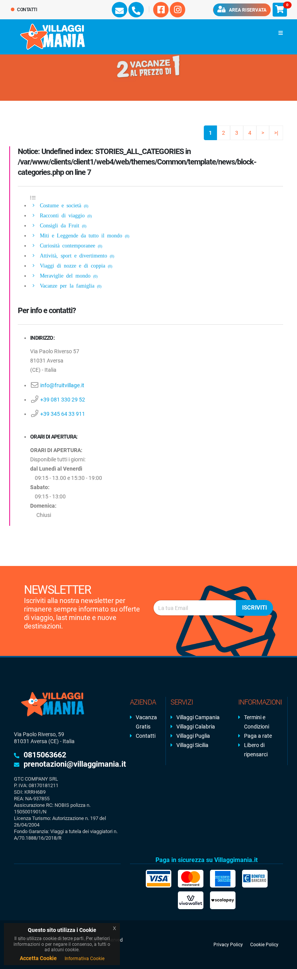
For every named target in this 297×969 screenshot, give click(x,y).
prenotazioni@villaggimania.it (75, 764)
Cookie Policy (264, 944)
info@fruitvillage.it (62, 385)
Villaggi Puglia (193, 736)
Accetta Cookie (38, 958)
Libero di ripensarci (256, 749)
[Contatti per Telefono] (136, 9)
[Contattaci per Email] (119, 9)
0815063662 (45, 754)
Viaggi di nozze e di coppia (74, 265)
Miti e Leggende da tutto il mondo (83, 235)
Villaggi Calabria (195, 726)
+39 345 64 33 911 (62, 414)
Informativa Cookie (84, 958)
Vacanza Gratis (146, 722)
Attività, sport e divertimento (75, 255)
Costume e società (62, 205)
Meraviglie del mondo (67, 275)
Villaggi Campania (198, 717)
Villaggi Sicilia (192, 745)
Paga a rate (258, 736)
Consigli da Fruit (61, 225)
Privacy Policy (228, 944)
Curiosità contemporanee (69, 245)
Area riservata (247, 10)
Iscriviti (254, 607)
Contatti (26, 9)
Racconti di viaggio (64, 215)
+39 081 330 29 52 (62, 399)
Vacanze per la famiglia (69, 285)
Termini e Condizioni (256, 722)
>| (276, 133)
